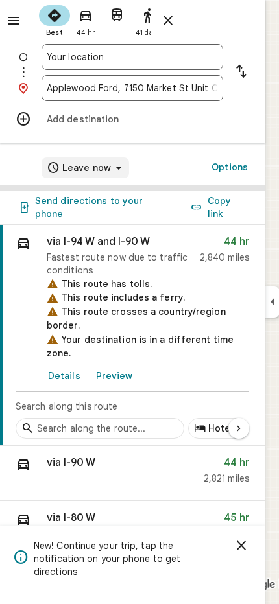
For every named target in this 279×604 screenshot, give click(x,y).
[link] (132, 335)
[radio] (54, 19)
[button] (132, 473)
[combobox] (132, 57)
